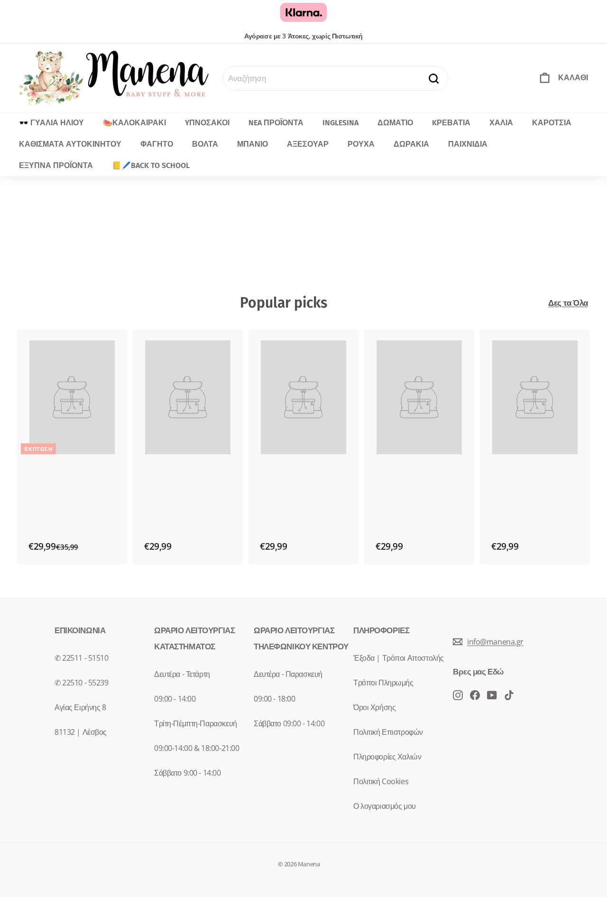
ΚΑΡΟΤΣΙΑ (551, 122)
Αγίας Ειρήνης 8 (80, 707)
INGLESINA (340, 122)
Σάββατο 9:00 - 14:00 (187, 773)
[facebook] (458, 694)
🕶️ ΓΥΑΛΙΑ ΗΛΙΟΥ (51, 122)
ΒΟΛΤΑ (205, 144)
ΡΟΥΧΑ (361, 144)
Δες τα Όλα (568, 302)
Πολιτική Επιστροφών (388, 732)
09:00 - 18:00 (274, 698)
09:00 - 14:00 (174, 698)
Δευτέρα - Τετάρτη (182, 674)
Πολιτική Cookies (380, 781)
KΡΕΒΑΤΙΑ (451, 122)
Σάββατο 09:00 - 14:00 (289, 723)
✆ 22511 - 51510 (82, 658)
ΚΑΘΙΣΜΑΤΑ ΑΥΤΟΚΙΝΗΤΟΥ (70, 144)
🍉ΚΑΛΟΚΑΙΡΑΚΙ (134, 122)
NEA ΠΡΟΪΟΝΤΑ (276, 122)
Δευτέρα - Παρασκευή (288, 674)
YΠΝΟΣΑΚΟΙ (207, 122)
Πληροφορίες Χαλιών (387, 756)
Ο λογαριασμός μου (384, 806)
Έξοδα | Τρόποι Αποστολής (398, 658)
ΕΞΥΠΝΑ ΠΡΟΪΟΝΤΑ (56, 165)
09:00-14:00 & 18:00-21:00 (196, 748)
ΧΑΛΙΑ (501, 122)
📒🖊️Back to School (151, 165)
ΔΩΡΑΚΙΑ (411, 144)
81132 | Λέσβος (81, 732)
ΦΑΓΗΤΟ (156, 144)
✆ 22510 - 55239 (82, 682)
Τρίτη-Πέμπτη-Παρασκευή (195, 723)
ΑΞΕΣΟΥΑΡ (308, 144)
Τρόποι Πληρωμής (383, 682)
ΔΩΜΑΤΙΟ (395, 122)
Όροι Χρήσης (374, 707)
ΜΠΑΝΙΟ (252, 144)
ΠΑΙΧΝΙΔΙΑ (467, 144)
